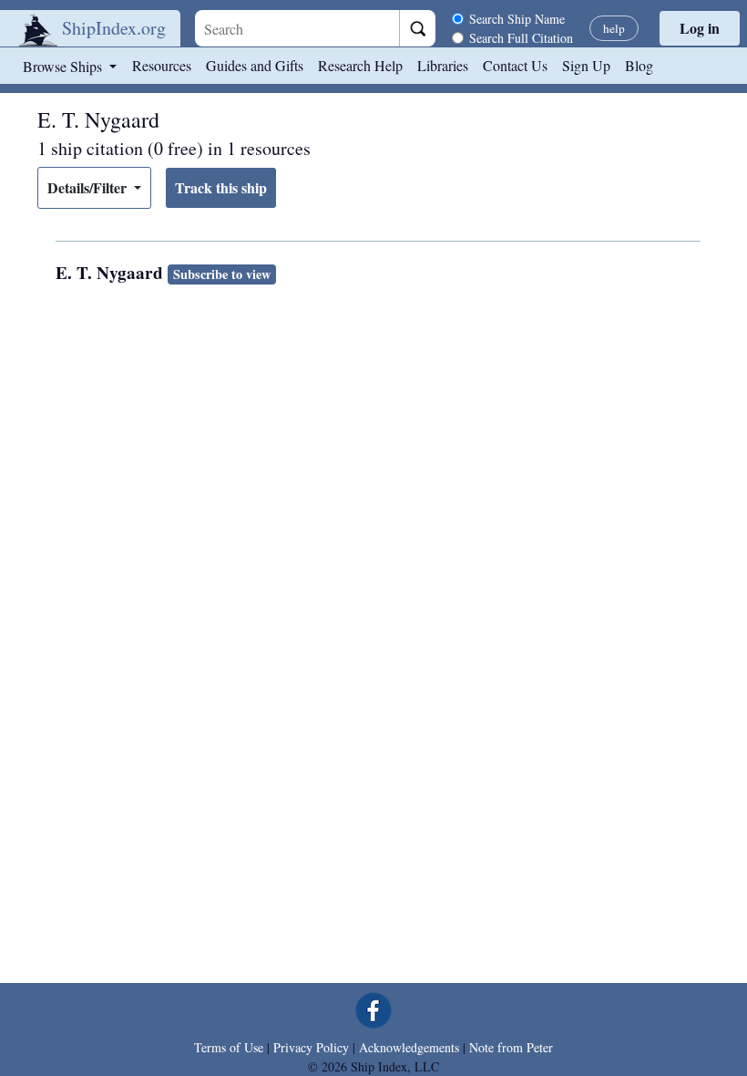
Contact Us (515, 65)
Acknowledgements (409, 1047)
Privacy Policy (311, 1047)
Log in (700, 27)
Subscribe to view (222, 274)
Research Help (360, 65)
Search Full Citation (521, 38)
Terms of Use (228, 1047)
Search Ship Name (517, 18)
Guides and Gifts (254, 65)
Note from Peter (511, 1047)
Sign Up (586, 65)
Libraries (442, 65)
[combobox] (297, 28)
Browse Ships (64, 66)
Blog (639, 65)
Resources (161, 65)
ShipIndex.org (114, 28)
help (614, 28)
